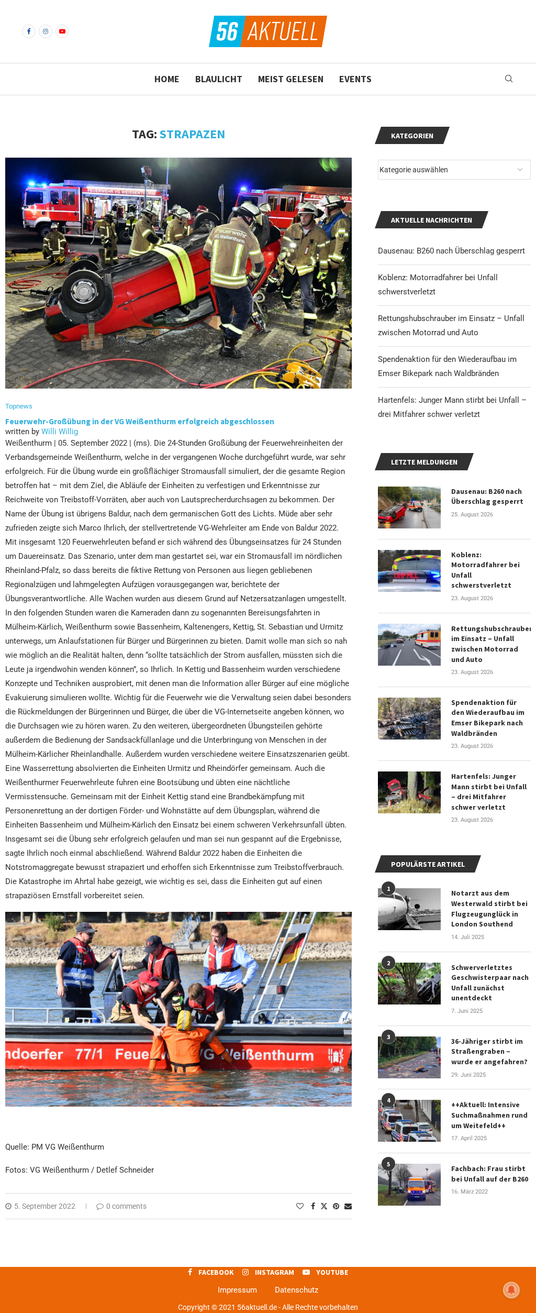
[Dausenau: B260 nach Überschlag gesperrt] (409, 507)
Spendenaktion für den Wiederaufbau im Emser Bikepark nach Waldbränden (487, 718)
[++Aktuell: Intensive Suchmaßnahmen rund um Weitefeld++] (409, 1121)
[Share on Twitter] (324, 1205)
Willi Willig (59, 431)
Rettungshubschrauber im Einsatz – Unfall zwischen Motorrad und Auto (491, 644)
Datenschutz (296, 1290)
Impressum (237, 1290)
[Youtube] (62, 31)
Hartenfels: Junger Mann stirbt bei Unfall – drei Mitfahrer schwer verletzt (489, 791)
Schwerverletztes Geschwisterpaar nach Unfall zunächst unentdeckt (490, 983)
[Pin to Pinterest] (336, 1206)
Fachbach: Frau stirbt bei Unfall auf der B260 (489, 1174)
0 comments (126, 1206)
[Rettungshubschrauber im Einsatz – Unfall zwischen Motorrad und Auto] (409, 645)
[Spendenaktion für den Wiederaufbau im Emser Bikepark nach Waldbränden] (409, 719)
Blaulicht (218, 79)
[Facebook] (29, 31)
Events (355, 79)
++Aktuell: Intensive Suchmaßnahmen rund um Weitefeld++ (489, 1115)
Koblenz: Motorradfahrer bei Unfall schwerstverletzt (485, 570)
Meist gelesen (290, 79)
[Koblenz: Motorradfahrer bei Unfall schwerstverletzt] (409, 571)
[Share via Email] (348, 1206)
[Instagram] (45, 31)
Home (167, 79)
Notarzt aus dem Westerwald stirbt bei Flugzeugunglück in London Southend (489, 908)
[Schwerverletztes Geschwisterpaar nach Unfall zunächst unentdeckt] (409, 984)
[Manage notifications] (511, 1290)
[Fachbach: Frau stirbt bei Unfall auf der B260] (409, 1185)
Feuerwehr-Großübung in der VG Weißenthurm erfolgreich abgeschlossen (140, 421)
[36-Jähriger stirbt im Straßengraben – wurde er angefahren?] (409, 1057)
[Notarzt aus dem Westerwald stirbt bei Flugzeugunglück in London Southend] (409, 909)
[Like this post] (300, 1206)
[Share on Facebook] (313, 1206)
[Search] (509, 79)
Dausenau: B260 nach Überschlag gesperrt (451, 251)
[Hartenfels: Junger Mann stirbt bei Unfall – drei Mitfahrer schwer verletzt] (409, 792)
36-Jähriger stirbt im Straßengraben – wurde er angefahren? (489, 1051)
